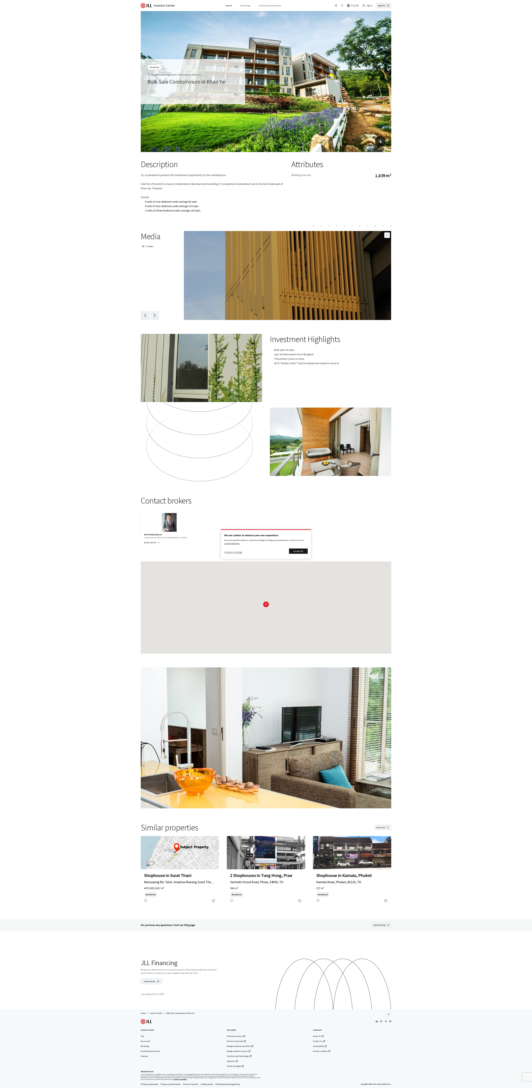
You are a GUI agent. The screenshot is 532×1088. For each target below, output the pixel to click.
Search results (156, 1013)
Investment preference (150, 1051)
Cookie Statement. (232, 543)
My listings (145, 1046)
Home (143, 1013)
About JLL (317, 1036)
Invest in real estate (235, 1041)
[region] (266, 544)
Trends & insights (234, 1066)
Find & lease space (234, 1036)
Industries (231, 1061)
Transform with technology (238, 1056)
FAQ (142, 1036)
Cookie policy (207, 1084)
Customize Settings (233, 552)
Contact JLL (318, 1041)
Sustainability (318, 1046)
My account (145, 1041)
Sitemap (144, 1056)
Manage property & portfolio (239, 1046)
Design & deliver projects (237, 1051)
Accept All (298, 551)
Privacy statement (149, 1084)
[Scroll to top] (388, 1014)
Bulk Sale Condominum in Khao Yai (180, 1013)
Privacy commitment (171, 1084)
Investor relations (320, 1051)
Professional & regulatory (227, 1084)
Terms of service (190, 1084)
